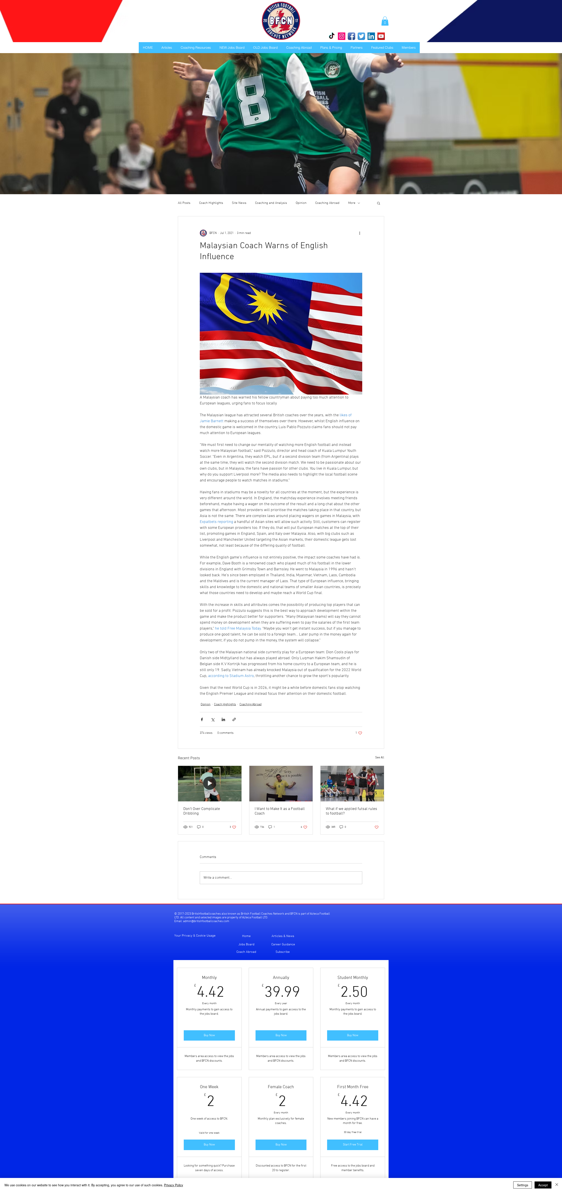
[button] (385, 21)
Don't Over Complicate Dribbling (201, 811)
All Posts (184, 203)
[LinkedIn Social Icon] (371, 36)
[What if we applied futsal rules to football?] (352, 783)
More (351, 203)
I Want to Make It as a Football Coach (280, 811)
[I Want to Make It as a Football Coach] (281, 783)
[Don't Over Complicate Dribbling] (209, 783)
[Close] (556, 1184)
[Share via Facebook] (202, 719)
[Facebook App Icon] (351, 36)
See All (379, 757)
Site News (239, 203)
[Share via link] (234, 719)
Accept (543, 1185)
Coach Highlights (211, 203)
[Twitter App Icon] (361, 36)
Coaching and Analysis (271, 203)
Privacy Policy (173, 1185)
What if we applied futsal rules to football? (351, 811)
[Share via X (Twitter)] (213, 719)
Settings (522, 1185)
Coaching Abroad (327, 203)
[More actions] (359, 233)
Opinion (301, 203)
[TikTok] (331, 36)
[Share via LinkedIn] (223, 719)
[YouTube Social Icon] (381, 36)
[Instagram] (341, 36)
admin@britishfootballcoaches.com (206, 921)
